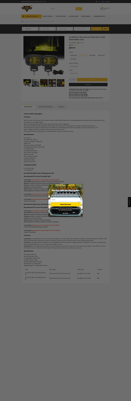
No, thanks (65, 213)
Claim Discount (65, 204)
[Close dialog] (80, 186)
